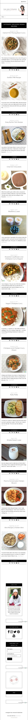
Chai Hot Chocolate (14, 167)
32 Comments (14, 247)
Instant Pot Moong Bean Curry (14, 33)
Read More (8, 62)
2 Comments (14, 67)
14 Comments (14, 430)
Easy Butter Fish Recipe (14, 122)
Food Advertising (21, 621)
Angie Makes (18, 715)
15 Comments (14, 385)
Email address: (10, 653)
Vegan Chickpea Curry (14, 303)
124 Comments (14, 201)
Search (24, 1)
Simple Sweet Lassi (14, 440)
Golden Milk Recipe (14, 77)
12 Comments (14, 293)
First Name (9, 649)
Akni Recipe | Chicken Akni (14, 527)
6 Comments (14, 338)
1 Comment (14, 112)
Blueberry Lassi (14, 211)
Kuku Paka (14, 395)
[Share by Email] (17, 70)
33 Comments (14, 560)
